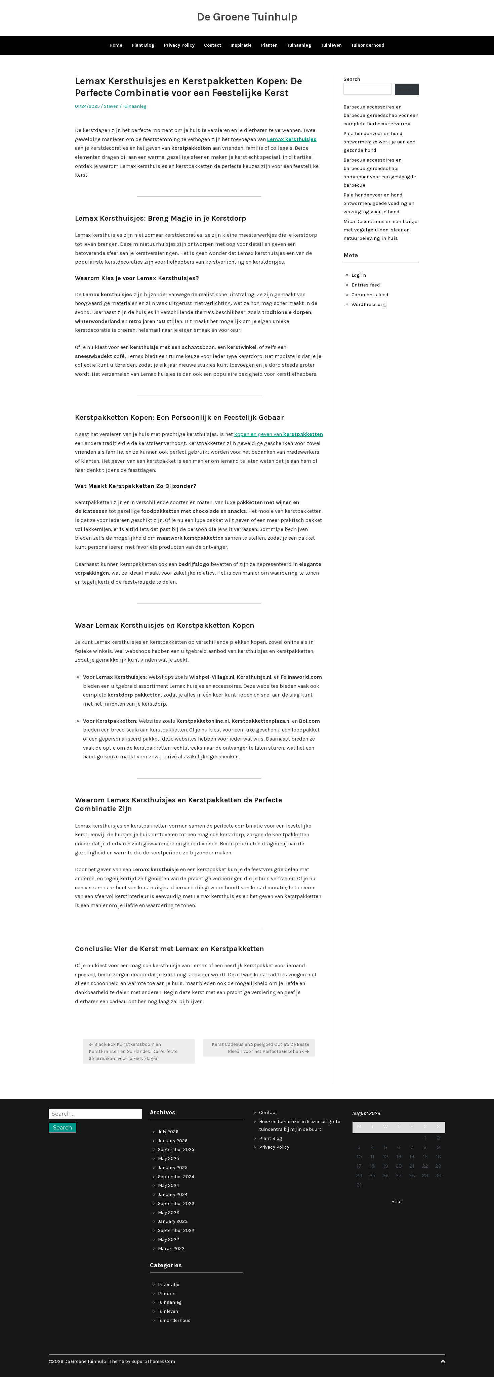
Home (116, 45)
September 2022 (176, 1230)
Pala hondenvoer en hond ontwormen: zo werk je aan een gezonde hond (379, 141)
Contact (212, 45)
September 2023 (176, 1203)
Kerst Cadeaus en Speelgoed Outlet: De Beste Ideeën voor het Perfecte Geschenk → (260, 1047)
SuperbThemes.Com (153, 1361)
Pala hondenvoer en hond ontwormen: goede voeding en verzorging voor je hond (378, 203)
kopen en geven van (278, 434)
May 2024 (168, 1185)
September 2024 (176, 1177)
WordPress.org (369, 304)
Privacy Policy (179, 45)
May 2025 (168, 1158)
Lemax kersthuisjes (292, 139)
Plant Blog (143, 45)
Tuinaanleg (299, 45)
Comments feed (370, 295)
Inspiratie (241, 45)
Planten (269, 45)
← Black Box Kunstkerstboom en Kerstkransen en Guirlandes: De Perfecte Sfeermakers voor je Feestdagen (133, 1051)
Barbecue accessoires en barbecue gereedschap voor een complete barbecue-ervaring (380, 115)
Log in (359, 275)
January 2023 (173, 1221)
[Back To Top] (443, 1361)
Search (351, 79)
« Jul (397, 1201)
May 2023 (168, 1212)
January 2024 (173, 1194)
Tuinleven (331, 45)
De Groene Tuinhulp (247, 17)
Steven (111, 106)
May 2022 (168, 1239)
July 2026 (168, 1132)
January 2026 (173, 1141)
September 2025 (176, 1149)
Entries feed (366, 285)
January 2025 (173, 1167)
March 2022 (171, 1248)
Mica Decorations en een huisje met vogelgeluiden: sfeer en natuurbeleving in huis (380, 229)
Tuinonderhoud (367, 45)
